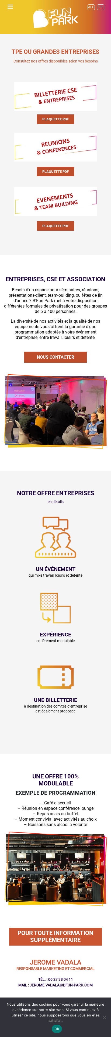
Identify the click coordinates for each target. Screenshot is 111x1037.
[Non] (104, 1017)
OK (57, 1029)
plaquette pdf (55, 119)
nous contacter (55, 357)
